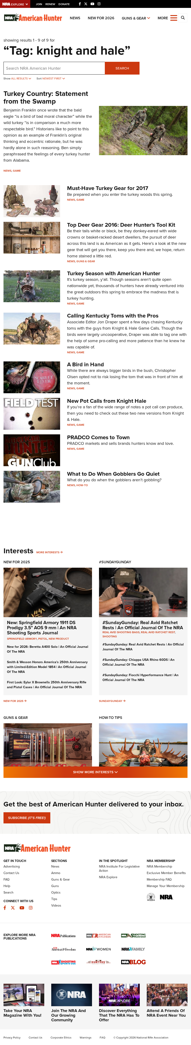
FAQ (6, 879)
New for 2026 (101, 18)
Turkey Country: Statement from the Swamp (45, 97)
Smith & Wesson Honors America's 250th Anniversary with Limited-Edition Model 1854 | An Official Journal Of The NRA (47, 667)
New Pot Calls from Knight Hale (106, 401)
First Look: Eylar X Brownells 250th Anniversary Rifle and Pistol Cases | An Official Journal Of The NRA (46, 685)
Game (17, 171)
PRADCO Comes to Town (98, 437)
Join (39, 4)
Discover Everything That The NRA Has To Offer (119, 1015)
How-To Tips (110, 717)
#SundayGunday (115, 562)
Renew (50, 4)
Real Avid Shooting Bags (121, 632)
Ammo (55, 873)
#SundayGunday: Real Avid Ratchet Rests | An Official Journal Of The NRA (142, 625)
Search (122, 68)
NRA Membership (159, 866)
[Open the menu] (173, 17)
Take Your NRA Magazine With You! (22, 1013)
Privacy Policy (11, 1037)
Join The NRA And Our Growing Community (68, 1015)
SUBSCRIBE (27, 817)
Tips (54, 899)
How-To (82, 485)
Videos (56, 905)
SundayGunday (110, 701)
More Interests (47, 552)
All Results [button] (19, 78)
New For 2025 (16, 562)
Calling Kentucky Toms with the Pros (112, 315)
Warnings (86, 1037)
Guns (55, 886)
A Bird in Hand (85, 364)
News (75, 18)
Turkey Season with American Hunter (113, 273)
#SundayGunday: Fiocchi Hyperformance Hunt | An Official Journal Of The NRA (140, 677)
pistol (42, 639)
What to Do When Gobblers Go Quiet (113, 474)
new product (59, 639)
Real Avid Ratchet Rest (158, 632)
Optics (56, 892)
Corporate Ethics (61, 1037)
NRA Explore (108, 877)
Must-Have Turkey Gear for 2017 (107, 188)
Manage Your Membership (165, 886)
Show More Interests (120, 772)
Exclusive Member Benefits (166, 873)
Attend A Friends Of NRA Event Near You (166, 1013)
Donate (64, 4)
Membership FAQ (159, 879)
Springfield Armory (22, 639)
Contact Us (11, 873)
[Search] (182, 17)
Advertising (11, 866)
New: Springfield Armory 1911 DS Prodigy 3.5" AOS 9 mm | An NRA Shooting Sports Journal (42, 627)
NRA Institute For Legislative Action (119, 868)
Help (6, 886)
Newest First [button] (52, 78)
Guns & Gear (134, 18)
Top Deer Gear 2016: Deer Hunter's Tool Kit (121, 225)
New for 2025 (13, 701)
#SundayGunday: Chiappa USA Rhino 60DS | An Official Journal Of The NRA (138, 662)
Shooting (109, 636)
